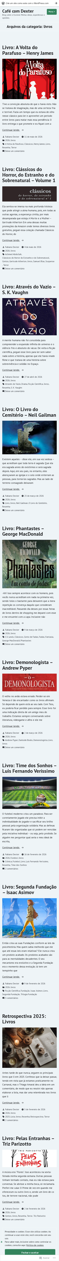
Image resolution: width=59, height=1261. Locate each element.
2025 (7, 1116)
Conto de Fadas (31, 637)
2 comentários (11, 868)
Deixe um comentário (14, 151)
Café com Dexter (18, 11)
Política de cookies (35, 1245)
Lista (13, 1116)
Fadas (42, 637)
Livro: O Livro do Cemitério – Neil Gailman (29, 412)
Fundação (25, 990)
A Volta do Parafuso (14, 144)
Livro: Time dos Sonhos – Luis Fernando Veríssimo (29, 768)
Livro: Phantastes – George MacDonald (23, 531)
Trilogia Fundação (29, 994)
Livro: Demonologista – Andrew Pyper (27, 665)
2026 (7, 140)
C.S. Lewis (9, 637)
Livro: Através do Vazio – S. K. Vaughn (28, 289)
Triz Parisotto (39, 1216)
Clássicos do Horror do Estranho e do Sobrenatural (25, 257)
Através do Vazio (13, 384)
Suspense (50, 261)
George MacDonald (11, 640)
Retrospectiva (37, 1116)
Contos (5, 261)
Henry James (39, 144)
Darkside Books (26, 740)
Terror (14, 147)
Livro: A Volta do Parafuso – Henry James (27, 50)
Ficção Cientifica (35, 384)
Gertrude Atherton (17, 261)
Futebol (14, 858)
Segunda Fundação (11, 994)
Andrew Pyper (11, 740)
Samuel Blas (39, 261)
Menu (53, 11)
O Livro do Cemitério (38, 503)
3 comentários (11, 998)
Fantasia (49, 637)
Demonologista (40, 740)
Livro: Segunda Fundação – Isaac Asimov (29, 889)
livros (13, 140)
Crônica (8, 861)
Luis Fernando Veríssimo (37, 861)
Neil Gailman (22, 503)
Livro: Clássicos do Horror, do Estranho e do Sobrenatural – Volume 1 (28, 175)
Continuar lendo (11, 130)
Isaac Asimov (37, 990)
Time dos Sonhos (19, 865)
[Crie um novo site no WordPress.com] (29, 3)
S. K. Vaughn (16, 387)
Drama (24, 384)
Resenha (6, 147)
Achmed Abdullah (13, 254)
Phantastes (26, 640)
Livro (48, 144)
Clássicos (28, 144)
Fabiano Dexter (12, 136)
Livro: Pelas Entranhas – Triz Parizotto (28, 1141)
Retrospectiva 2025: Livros (24, 1019)
